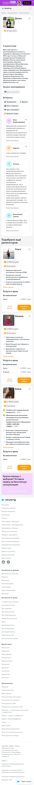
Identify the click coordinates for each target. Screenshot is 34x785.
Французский (6, 654)
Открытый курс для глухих (11, 697)
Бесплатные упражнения (11, 729)
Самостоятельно (7, 690)
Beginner (5, 577)
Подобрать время (24, 307)
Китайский (5, 664)
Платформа (6, 515)
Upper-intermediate (8, 590)
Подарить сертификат (9, 535)
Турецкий (5, 668)
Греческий (5, 671)
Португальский (7, 661)
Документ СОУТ (7, 780)
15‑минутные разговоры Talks (12, 707)
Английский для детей (10, 638)
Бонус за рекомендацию (10, 541)
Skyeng (4, 13)
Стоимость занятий (8, 508)
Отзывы (4, 518)
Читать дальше (8, 287)
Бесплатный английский (10, 700)
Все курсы (5, 505)
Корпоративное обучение (11, 545)
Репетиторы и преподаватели (12, 525)
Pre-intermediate (7, 584)
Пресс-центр (6, 558)
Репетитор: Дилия (12, 140)
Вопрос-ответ (6, 548)
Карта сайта (6, 725)
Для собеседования (9, 615)
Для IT (4, 622)
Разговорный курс (8, 605)
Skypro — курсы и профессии (12, 715)
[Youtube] (8, 562)
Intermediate (6, 587)
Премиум (5, 687)
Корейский (6, 674)
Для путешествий (8, 612)
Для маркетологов (8, 632)
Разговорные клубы (9, 703)
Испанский (6, 648)
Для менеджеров (8, 628)
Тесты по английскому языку (12, 732)
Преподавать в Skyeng (10, 528)
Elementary (5, 580)
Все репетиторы (12, 13)
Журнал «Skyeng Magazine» (11, 719)
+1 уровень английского (10, 602)
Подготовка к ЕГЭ (8, 635)
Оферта (4, 760)
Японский (5, 678)
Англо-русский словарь (10, 735)
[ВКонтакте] (3, 562)
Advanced (5, 594)
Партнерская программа (11, 538)
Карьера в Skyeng (8, 555)
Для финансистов (8, 625)
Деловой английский (9, 618)
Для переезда (7, 608)
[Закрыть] (32, 773)
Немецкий (5, 651)
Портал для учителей (9, 531)
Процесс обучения (8, 511)
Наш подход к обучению (10, 521)
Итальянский (6, 658)
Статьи (4, 722)
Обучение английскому (10, 574)
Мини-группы (6, 693)
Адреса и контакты (8, 551)
